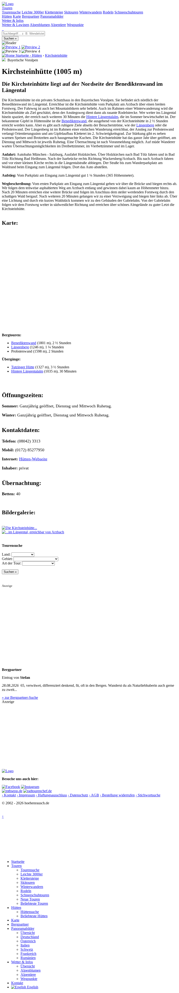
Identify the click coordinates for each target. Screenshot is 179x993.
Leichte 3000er (33, 12)
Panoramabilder (51, 16)
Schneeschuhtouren (128, 12)
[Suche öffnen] (2, 29)
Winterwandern (90, 12)
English (32, 987)
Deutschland (30, 937)
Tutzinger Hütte (22, 367)
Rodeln (108, 12)
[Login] (3, 29)
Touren (7, 8)
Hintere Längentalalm (102, 117)
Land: (6, 554)
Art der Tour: (11, 563)
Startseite (17, 862)
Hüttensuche (30, 912)
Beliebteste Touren (34, 903)
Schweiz (27, 949)
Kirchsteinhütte (56, 55)
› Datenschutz (78, 795)
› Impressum (26, 795)
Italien (25, 945)
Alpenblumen (40, 25)
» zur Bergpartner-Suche (20, 697)
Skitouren (71, 12)
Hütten (7, 16)
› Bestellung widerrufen (117, 795)
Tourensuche (11, 12)
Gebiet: (7, 559)
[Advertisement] (89, 620)
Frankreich (28, 954)
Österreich (28, 941)
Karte (17, 16)
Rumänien (28, 958)
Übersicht (28, 933)
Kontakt (17, 983)
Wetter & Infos (13, 21)
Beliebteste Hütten (34, 916)
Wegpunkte (75, 25)
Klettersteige (54, 12)
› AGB (94, 795)
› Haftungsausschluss (51, 795)
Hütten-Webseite (33, 459)
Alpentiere (58, 25)
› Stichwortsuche (148, 795)
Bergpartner (30, 16)
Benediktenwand (74, 121)
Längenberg (145, 125)
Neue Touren (30, 899)
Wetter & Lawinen (15, 25)
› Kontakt (9, 795)
